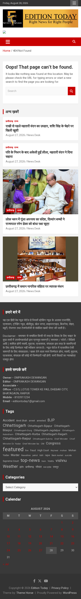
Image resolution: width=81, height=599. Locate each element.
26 (29, 550)
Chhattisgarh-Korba (27, 434)
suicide (68, 455)
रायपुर (56, 466)
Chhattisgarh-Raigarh (54, 434)
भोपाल (39, 467)
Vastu (51, 461)
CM (42, 443)
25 (19, 550)
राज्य (16, 121)
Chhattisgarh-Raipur (17, 438)
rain (41, 455)
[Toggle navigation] (8, 41)
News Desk (33, 135)
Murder (15, 455)
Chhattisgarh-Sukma (43, 439)
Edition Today (39, 588)
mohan (63, 450)
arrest (32, 420)
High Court (43, 450)
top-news (30, 460)
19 (29, 543)
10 (8, 536)
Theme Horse (24, 593)
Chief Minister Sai (30, 444)
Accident (9, 420)
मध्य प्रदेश (47, 467)
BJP (51, 420)
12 (29, 536)
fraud (33, 450)
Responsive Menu (74, 3)
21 (51, 543)
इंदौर (22, 467)
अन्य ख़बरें (12, 111)
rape (47, 455)
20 (40, 543)
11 (19, 536)
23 (72, 543)
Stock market (57, 455)
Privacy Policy (60, 588)
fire (26, 450)
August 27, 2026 (15, 135)
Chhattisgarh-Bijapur (40, 425)
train (44, 461)
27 (40, 550)
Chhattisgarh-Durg (23, 430)
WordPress (70, 593)
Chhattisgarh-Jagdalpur (47, 430)
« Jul (5, 564)
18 (19, 543)
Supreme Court (11, 461)
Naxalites (26, 455)
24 (8, 550)
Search (71, 91)
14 (51, 536)
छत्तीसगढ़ (9, 121)
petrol (35, 455)
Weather (10, 466)
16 (72, 536)
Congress (53, 443)
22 (61, 543)
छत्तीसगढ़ (29, 466)
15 (61, 536)
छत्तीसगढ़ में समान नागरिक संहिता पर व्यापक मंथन (34, 286)
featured (13, 449)
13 (40, 536)
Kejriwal (54, 450)
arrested (41, 420)
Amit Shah (21, 420)
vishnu (61, 460)
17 (8, 543)
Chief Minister (61, 439)
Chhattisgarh (14, 425)
